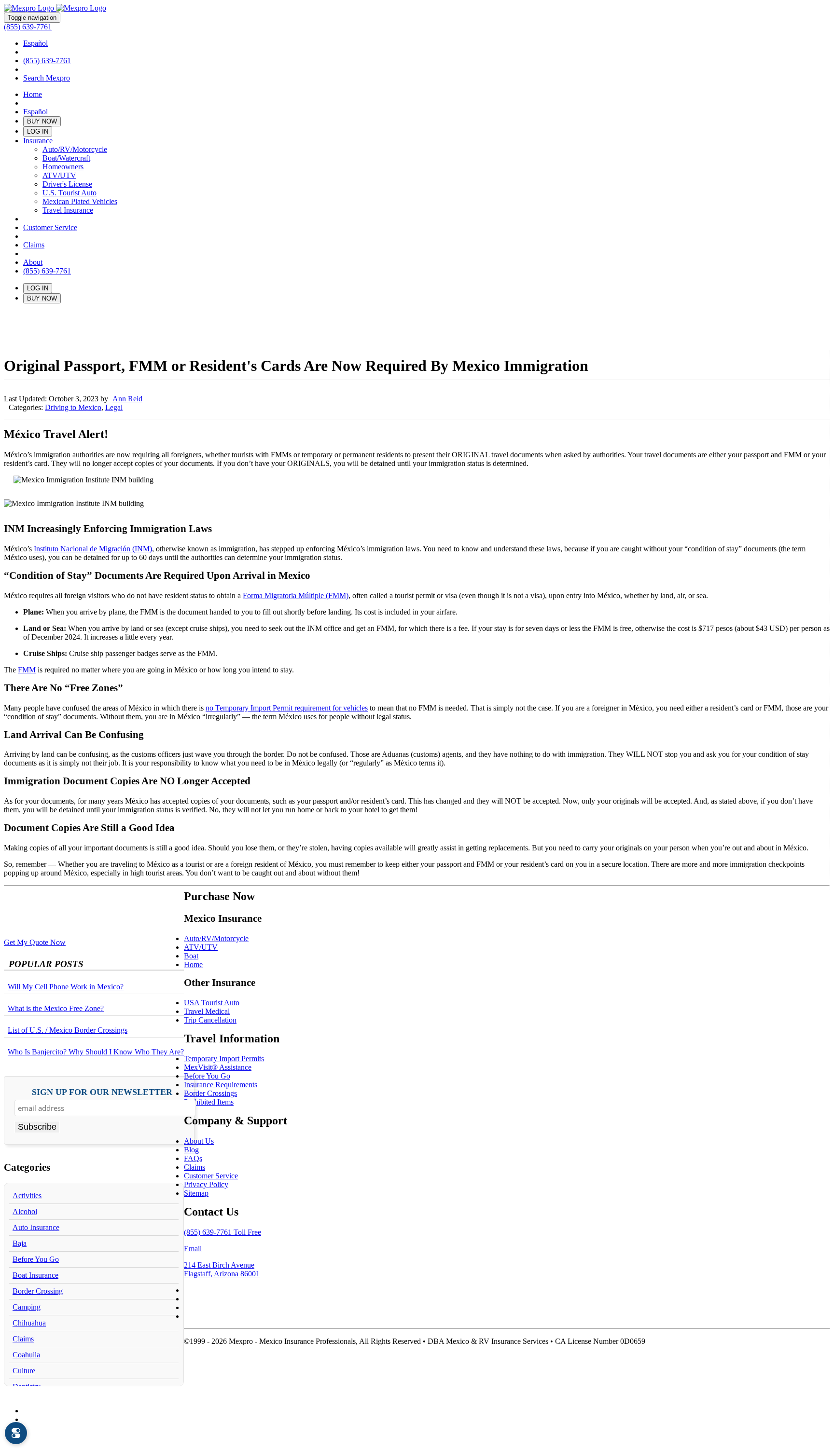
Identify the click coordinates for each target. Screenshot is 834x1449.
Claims (33, 245)
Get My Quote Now (35, 942)
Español (35, 43)
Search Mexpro (46, 78)
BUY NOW (42, 121)
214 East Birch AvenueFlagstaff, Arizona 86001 (222, 1269)
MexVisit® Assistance (217, 1067)
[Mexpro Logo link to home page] (55, 8)
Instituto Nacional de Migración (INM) (93, 549)
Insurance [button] (38, 141)
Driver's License (67, 184)
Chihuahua (29, 1323)
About (32, 262)
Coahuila (26, 1355)
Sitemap (196, 1193)
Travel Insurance (67, 210)
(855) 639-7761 (28, 27)
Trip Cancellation (210, 1020)
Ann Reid (127, 399)
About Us (199, 1141)
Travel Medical (207, 1011)
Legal (114, 407)
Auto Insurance (36, 1227)
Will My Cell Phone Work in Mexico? (66, 987)
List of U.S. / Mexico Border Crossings (67, 1030)
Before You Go (36, 1259)
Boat (191, 956)
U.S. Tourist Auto (69, 193)
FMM (27, 670)
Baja (20, 1243)
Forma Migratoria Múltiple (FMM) (295, 595)
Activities (27, 1195)
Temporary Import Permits (224, 1058)
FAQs (193, 1158)
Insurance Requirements (220, 1084)
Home (32, 94)
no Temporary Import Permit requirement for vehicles (287, 708)
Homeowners (62, 167)
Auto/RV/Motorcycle (74, 149)
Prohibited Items (209, 1102)
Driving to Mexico (73, 407)
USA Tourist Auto (211, 1002)
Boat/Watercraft (66, 158)
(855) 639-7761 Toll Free (222, 1232)
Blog (191, 1150)
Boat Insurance (35, 1275)
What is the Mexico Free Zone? (56, 1008)
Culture (24, 1371)
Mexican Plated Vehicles (79, 201)
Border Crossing (38, 1291)
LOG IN (37, 131)
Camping (27, 1307)
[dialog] (16, 1433)
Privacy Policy (206, 1184)
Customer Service (50, 227)
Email (193, 1248)
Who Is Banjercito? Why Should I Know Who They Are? (96, 1052)
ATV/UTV (59, 175)
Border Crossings (210, 1093)
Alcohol (25, 1211)
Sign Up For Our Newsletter (102, 1092)
